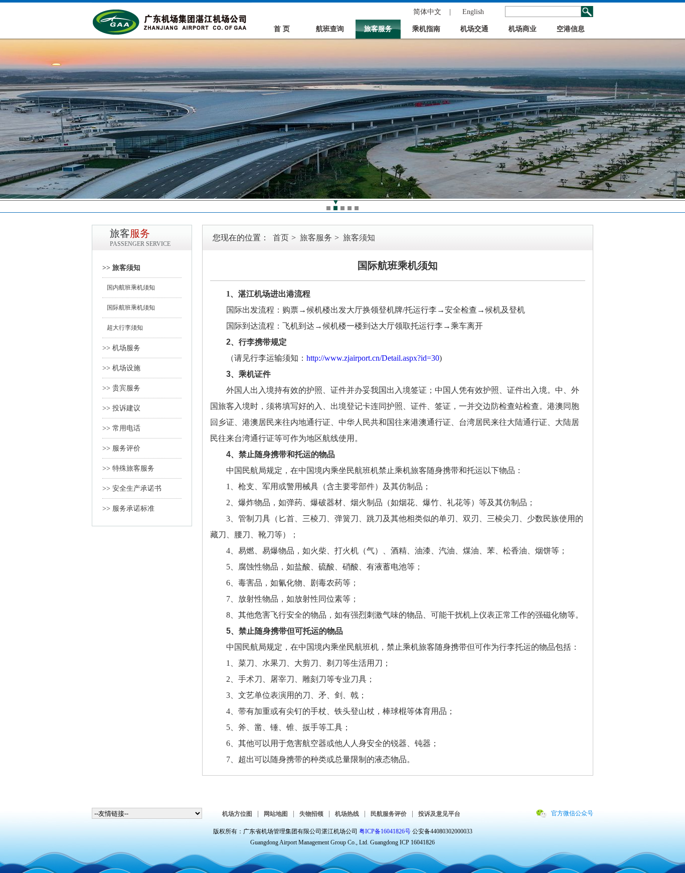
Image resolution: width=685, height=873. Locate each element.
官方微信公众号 (572, 813)
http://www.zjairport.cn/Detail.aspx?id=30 (372, 358)
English (473, 12)
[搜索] (587, 11)
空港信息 (571, 29)
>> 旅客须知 (121, 267)
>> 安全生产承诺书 (131, 488)
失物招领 (311, 813)
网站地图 (276, 813)
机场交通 (474, 29)
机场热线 (347, 813)
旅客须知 (359, 237)
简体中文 (427, 12)
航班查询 (330, 29)
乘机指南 (426, 29)
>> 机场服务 (121, 348)
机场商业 (522, 29)
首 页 (282, 29)
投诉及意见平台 (439, 813)
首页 (281, 237)
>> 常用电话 (121, 428)
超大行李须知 (122, 327)
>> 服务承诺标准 (128, 508)
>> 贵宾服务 (121, 388)
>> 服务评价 (121, 448)
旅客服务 (378, 29)
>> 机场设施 (121, 368)
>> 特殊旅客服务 (128, 468)
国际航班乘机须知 (128, 307)
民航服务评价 (389, 813)
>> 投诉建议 (121, 408)
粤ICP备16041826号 (385, 831)
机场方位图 (237, 813)
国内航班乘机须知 (128, 287)
